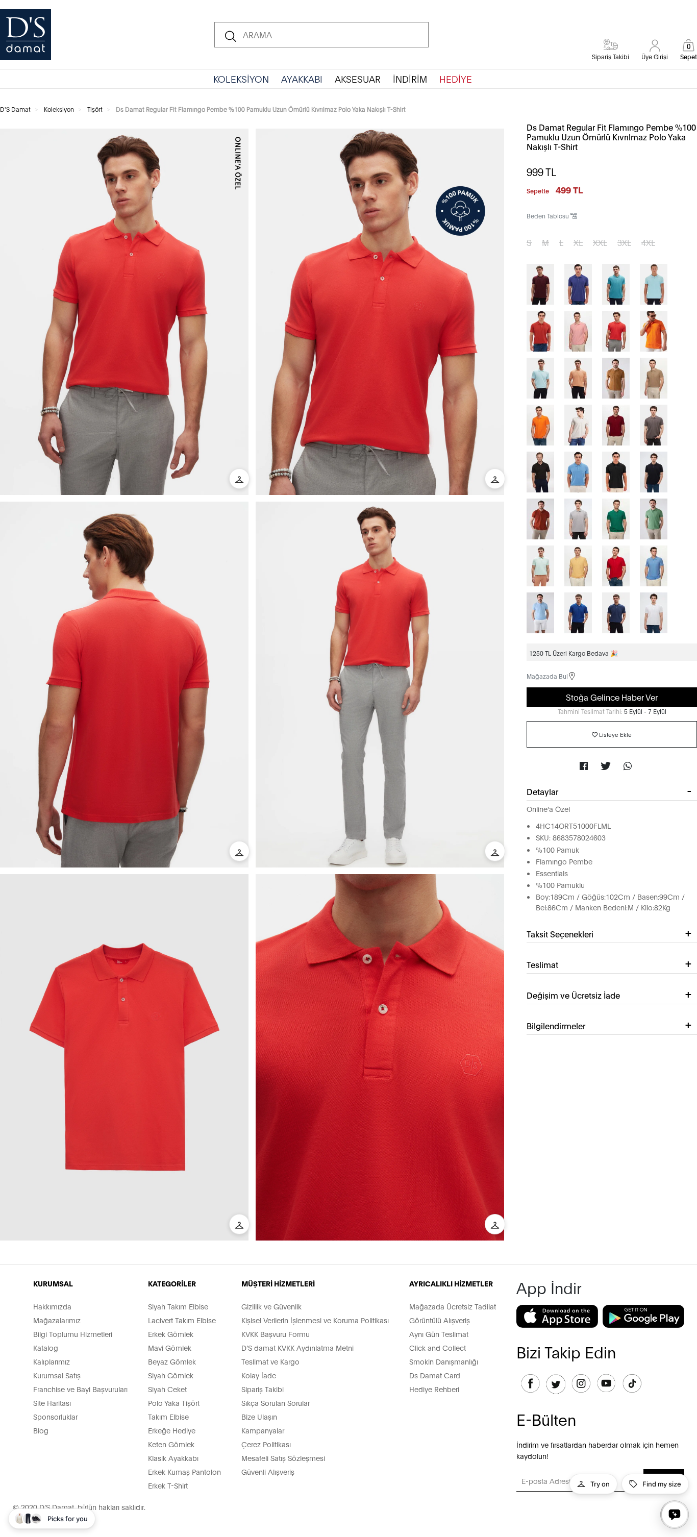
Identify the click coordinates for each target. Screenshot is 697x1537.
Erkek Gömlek (170, 1333)
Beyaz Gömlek (172, 1361)
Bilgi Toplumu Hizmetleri (72, 1333)
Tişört (95, 109)
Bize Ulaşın (259, 1416)
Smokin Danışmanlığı (443, 1361)
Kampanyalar (262, 1430)
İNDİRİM (410, 78)
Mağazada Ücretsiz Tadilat (452, 1306)
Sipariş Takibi (262, 1389)
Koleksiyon (59, 109)
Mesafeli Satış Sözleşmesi (283, 1457)
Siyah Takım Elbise (178, 1306)
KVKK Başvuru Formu (275, 1333)
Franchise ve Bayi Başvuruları (80, 1389)
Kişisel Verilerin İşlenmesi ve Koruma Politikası (315, 1320)
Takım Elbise (168, 1416)
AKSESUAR (358, 78)
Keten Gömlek (171, 1444)
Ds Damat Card (434, 1375)
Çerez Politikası (266, 1444)
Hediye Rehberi (434, 1389)
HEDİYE (455, 78)
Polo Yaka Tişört (174, 1402)
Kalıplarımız (51, 1361)
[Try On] (239, 478)
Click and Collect (437, 1347)
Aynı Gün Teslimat (438, 1333)
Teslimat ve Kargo (270, 1361)
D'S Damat (15, 109)
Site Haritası (52, 1402)
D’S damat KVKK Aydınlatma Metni (297, 1347)
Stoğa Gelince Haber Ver (612, 696)
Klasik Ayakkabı (173, 1457)
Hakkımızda (52, 1306)
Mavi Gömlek (169, 1347)
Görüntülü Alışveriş (439, 1320)
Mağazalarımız (57, 1320)
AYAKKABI (301, 78)
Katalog (45, 1347)
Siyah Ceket (167, 1389)
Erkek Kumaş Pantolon (184, 1471)
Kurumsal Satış (57, 1375)
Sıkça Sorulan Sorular (275, 1402)
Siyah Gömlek (170, 1375)
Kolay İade (258, 1375)
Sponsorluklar (55, 1416)
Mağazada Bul (547, 676)
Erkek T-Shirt (168, 1485)
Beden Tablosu (548, 215)
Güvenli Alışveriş (267, 1471)
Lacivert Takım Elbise (182, 1320)
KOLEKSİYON (241, 78)
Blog (40, 1430)
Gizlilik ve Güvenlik (271, 1306)
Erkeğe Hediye (171, 1430)
